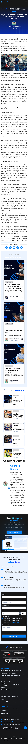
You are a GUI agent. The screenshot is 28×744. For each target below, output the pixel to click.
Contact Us (4, 713)
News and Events (6, 702)
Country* (22, 610)
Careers (3, 710)
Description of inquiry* (7, 624)
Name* (3, 594)
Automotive (16, 687)
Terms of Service (14, 740)
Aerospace (16, 682)
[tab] (8, 390)
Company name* (6, 599)
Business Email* (5, 605)
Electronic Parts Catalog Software (11, 670)
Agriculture (16, 684)
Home (1, 8)
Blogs (6, 8)
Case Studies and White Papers (10, 696)
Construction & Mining (5, 682)
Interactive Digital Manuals (8, 673)
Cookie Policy (21, 740)
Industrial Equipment (4, 686)
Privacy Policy (7, 740)
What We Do (4, 708)
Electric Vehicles (5, 689)
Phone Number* (5, 610)
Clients (15, 708)
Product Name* (5, 616)
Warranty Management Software (10, 675)
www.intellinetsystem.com (8, 242)
